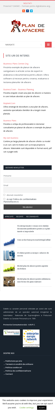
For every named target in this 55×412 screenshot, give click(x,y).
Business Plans (9, 120)
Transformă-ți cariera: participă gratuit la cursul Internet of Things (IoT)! (28, 6)
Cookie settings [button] (26, 407)
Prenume (7, 175)
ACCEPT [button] (42, 407)
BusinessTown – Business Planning (18, 89)
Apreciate (9, 216)
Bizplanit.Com (9, 103)
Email (5, 185)
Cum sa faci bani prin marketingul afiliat (33, 240)
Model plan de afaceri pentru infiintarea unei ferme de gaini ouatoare (33, 280)
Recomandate (32, 216)
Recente (19, 216)
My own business (10, 138)
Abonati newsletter (14, 195)
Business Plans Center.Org (15, 63)
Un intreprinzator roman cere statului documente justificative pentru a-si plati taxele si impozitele (33, 229)
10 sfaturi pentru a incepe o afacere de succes (33, 254)
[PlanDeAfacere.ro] (27, 25)
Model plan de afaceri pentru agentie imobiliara (32, 267)
